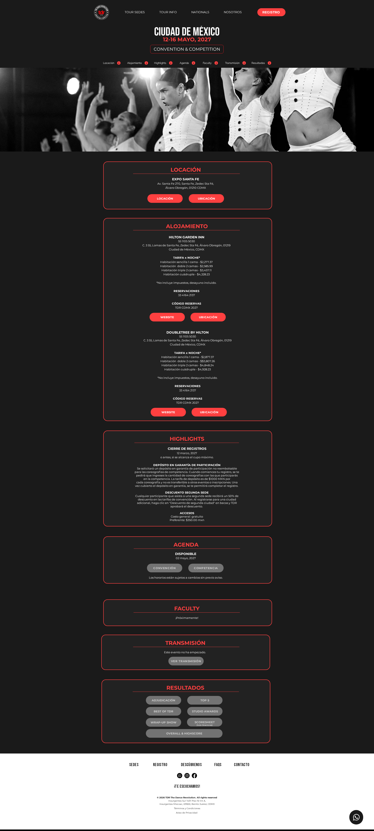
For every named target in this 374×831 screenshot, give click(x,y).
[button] (134, 12)
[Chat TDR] (356, 817)
